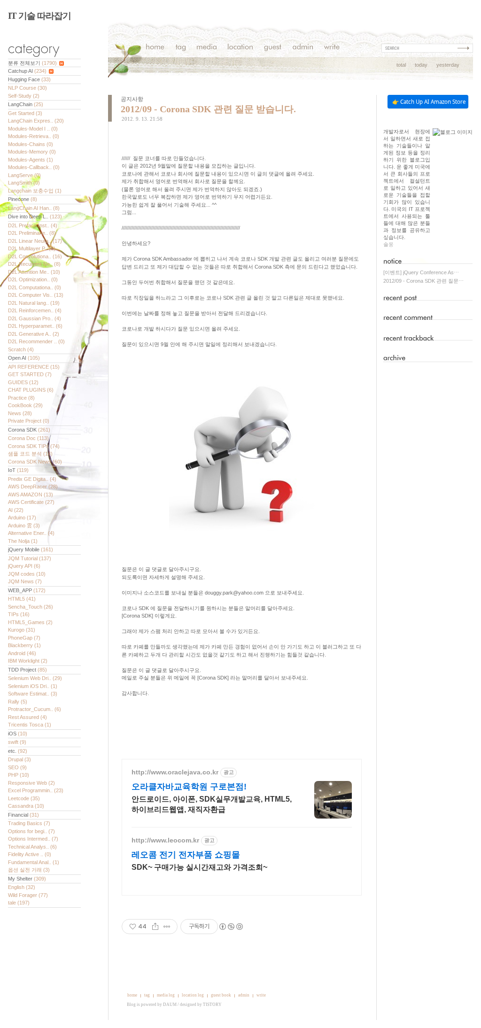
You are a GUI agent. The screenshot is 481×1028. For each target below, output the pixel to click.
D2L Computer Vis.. (35, 295)
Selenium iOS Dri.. (32, 686)
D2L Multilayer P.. (31, 248)
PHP (18, 775)
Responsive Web (31, 783)
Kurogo (21, 630)
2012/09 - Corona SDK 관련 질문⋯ (423, 281)
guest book (221, 995)
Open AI (24, 358)
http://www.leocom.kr (165, 840)
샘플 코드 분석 (30, 453)
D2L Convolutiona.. (35, 256)
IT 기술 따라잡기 (39, 16)
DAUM (170, 1004)
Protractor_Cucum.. (34, 709)
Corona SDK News (35, 461)
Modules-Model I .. (33, 128)
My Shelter (27, 878)
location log (193, 995)
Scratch (21, 349)
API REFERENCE (34, 367)
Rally (17, 701)
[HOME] (155, 48)
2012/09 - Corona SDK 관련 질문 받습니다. (208, 109)
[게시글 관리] (167, 927)
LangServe (24, 175)
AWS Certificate (31, 502)
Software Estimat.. (32, 693)
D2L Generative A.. (33, 334)
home (132, 995)
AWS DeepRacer (33, 486)
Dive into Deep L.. (35, 216)
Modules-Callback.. (34, 167)
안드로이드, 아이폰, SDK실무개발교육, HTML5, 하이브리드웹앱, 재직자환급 (212, 804)
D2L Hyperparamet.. (35, 326)
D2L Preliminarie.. (32, 233)
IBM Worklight (27, 661)
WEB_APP (27, 590)
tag (147, 995)
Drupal (19, 759)
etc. (17, 751)
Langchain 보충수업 (35, 190)
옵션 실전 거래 (29, 870)
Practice (21, 398)
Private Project (28, 421)
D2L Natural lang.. (34, 303)
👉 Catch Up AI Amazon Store (428, 101)
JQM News (25, 581)
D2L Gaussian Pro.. (34, 318)
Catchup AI (27, 71)
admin (243, 995)
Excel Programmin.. (35, 790)
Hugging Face (29, 79)
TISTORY (212, 1004)
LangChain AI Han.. (34, 208)
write (261, 995)
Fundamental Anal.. (33, 862)
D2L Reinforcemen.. (35, 310)
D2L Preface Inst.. (32, 225)
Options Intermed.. (33, 839)
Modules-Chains (30, 144)
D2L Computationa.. (34, 287)
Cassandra (26, 806)
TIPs (19, 614)
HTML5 (22, 599)
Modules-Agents (30, 159)
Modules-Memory (32, 152)
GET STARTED (30, 374)
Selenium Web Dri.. (35, 678)
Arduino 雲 (24, 525)
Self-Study (23, 96)
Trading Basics (29, 823)
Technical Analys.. (32, 847)
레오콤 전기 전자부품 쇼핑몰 (186, 854)
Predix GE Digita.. (32, 479)
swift (17, 742)
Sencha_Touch (30, 607)
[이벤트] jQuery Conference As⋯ (421, 272)
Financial (23, 815)
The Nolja (23, 541)
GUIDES (23, 382)
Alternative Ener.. (31, 533)
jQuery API (24, 566)
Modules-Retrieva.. (33, 136)
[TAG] (181, 48)
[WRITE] (332, 48)
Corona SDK (29, 430)
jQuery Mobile (30, 549)
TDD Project (27, 669)
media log (166, 995)
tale (19, 902)
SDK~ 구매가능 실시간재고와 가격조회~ (199, 867)
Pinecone (22, 199)
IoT (18, 470)
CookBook (25, 405)
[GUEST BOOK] (272, 48)
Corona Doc (28, 438)
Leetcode (24, 798)
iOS (17, 733)
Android (22, 653)
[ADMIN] (303, 48)
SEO (17, 767)
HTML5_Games (30, 622)
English (21, 887)
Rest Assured (27, 717)
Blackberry (24, 645)
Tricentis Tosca (29, 724)
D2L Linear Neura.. (35, 241)
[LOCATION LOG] (240, 48)
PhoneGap (24, 638)
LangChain (25, 104)
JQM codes (27, 574)
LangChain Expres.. (36, 121)
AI (15, 510)
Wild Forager (28, 895)
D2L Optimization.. (33, 279)
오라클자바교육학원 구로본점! (189, 786)
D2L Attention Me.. (34, 272)
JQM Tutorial (29, 558)
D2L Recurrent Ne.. (34, 264)
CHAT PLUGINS (31, 390)
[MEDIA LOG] (207, 48)
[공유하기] (155, 927)
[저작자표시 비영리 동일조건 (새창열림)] (230, 926)
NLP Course (27, 88)
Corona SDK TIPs (34, 446)
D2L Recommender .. (36, 341)
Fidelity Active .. (29, 854)
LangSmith (24, 183)
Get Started (25, 113)
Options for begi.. (31, 831)
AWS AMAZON (30, 494)
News (20, 413)
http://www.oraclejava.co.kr (175, 772)
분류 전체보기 (32, 63)
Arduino (22, 517)
